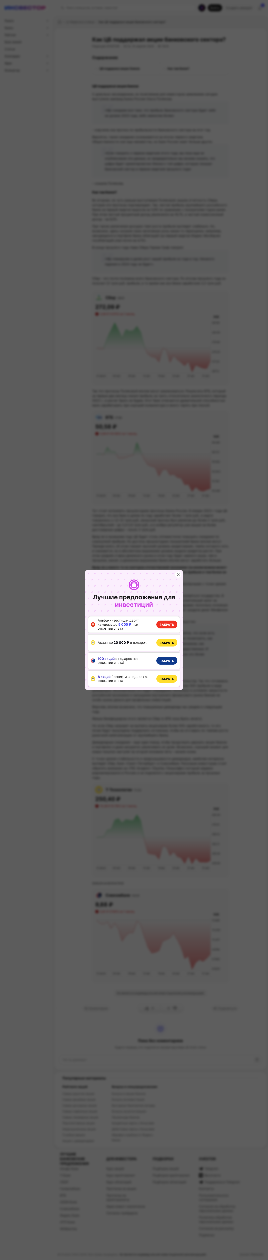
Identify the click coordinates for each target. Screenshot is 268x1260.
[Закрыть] (178, 574)
